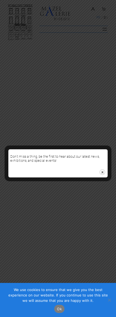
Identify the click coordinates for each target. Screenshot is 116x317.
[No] (109, 300)
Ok (59, 309)
